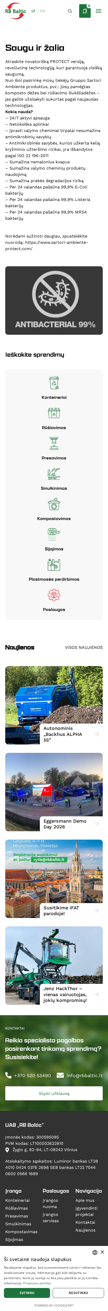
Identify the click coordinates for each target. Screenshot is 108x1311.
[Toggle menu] (98, 11)
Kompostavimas (21, 1231)
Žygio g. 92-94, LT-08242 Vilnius (44, 1149)
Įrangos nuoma (50, 1203)
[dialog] (54, 1278)
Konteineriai (17, 1200)
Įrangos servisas (51, 1217)
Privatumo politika (37, 1283)
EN (42, 11)
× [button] (102, 1252)
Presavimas (16, 1216)
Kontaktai (85, 1222)
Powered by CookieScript (54, 1305)
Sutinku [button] (27, 1293)
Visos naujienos (84, 647)
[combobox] (95, 1252)
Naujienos (85, 1230)
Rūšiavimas (16, 1208)
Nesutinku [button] (78, 1293)
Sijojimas (14, 1239)
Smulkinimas (18, 1224)
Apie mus (84, 1200)
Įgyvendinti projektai (86, 1211)
